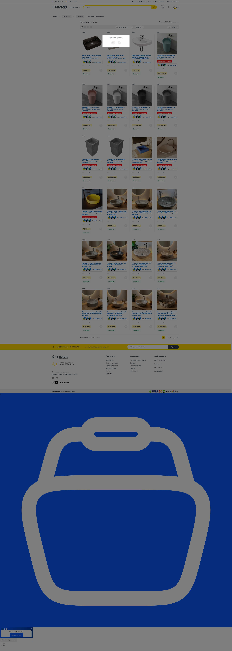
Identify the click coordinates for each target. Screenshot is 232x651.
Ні (119, 43)
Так (113, 43)
